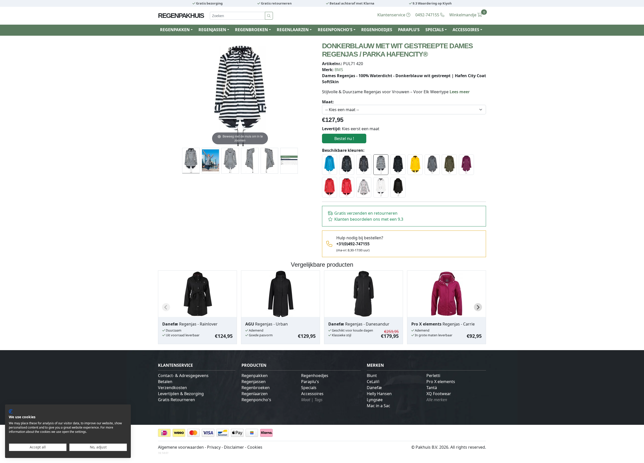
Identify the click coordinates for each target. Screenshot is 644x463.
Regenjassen (254, 381)
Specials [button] (434, 29)
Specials (308, 387)
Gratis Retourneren (176, 399)
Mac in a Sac (378, 405)
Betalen (165, 381)
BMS (339, 69)
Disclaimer (234, 447)
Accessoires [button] (466, 29)
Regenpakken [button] (175, 29)
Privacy (214, 447)
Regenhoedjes (376, 29)
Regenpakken (255, 375)
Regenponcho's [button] (335, 29)
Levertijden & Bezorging (181, 393)
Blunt (372, 375)
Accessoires (312, 393)
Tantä (431, 387)
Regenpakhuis (181, 15)
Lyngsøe (375, 399)
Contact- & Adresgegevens (183, 375)
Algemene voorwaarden (181, 447)
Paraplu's (409, 29)
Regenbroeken (256, 387)
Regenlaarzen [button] (293, 29)
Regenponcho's (256, 399)
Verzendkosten (172, 387)
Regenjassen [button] (212, 29)
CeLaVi (373, 381)
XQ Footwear (438, 393)
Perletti (433, 375)
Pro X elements (440, 381)
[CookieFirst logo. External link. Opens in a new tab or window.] (11, 411)
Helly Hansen (379, 393)
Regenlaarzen (255, 393)
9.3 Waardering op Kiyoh (432, 3)
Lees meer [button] (460, 92)
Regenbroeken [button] (251, 29)
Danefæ (374, 387)
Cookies (254, 447)
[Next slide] (478, 307)
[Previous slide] (166, 307)
